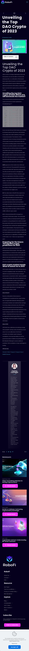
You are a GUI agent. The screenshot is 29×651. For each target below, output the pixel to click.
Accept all (14, 647)
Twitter (8, 352)
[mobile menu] (27, 2)
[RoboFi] (6, 2)
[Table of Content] (16, 57)
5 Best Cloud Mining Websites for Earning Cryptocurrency (12, 481)
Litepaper (8, 354)
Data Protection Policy (14, 641)
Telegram (13, 352)
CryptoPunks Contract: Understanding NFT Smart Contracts (14, 540)
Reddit (4, 354)
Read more (14, 643)
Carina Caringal (14, 371)
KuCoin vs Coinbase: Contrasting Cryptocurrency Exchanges (12, 509)
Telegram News (19, 352)
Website (4, 352)
